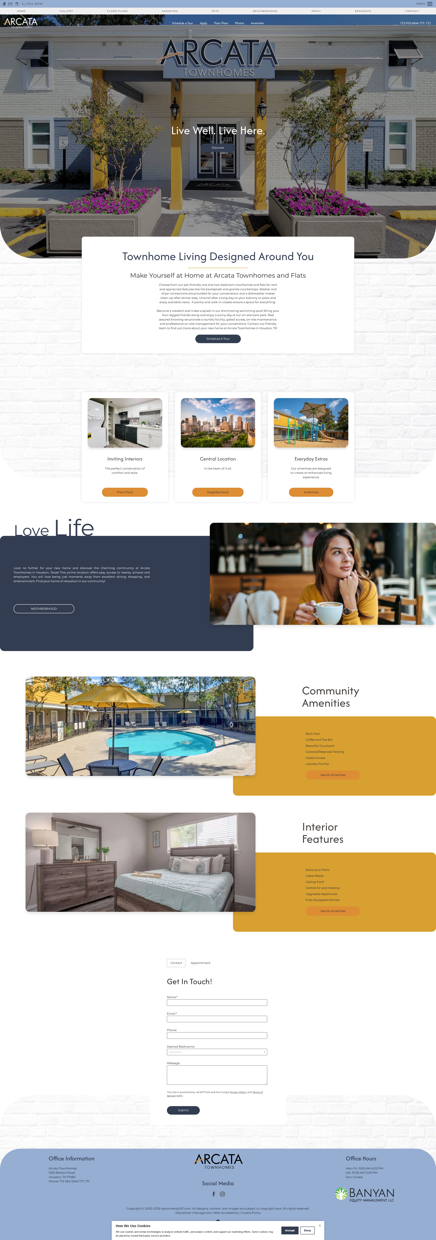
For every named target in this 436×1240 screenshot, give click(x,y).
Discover (218, 147)
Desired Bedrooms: (181, 1046)
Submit (183, 1110)
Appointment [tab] (201, 963)
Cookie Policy (251, 1212)
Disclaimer (183, 1212)
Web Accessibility (226, 1212)
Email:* (172, 1013)
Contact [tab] (176, 963)
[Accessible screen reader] (4, 4)
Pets (215, 11)
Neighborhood (265, 11)
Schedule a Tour (182, 23)
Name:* (172, 997)
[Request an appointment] (16, 4)
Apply (316, 11)
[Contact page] (10, 4)
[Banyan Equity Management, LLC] (364, 1194)
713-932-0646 (415, 23)
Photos (239, 23)
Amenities (170, 11)
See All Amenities (333, 775)
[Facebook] (214, 1194)
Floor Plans (117, 11)
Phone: (172, 1030)
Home (21, 11)
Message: (173, 1063)
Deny (307, 1230)
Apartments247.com (176, 1208)
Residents (363, 11)
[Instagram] (222, 1194)
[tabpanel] (218, 1044)
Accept (290, 1230)
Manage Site (202, 1212)
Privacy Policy (238, 1092)
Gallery (66, 11)
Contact (412, 11)
